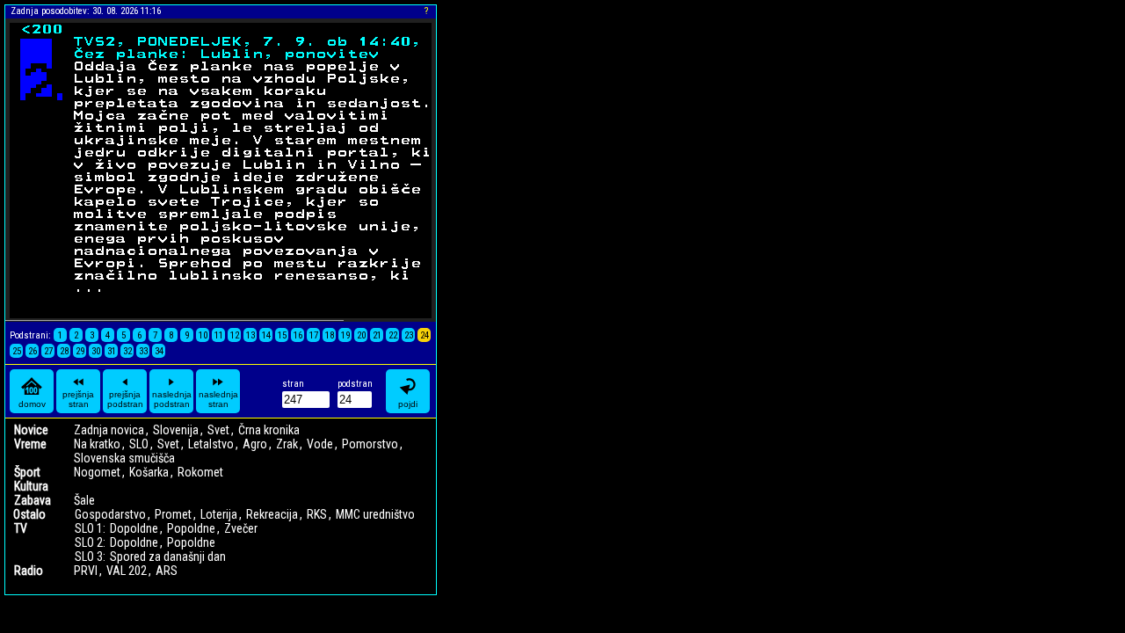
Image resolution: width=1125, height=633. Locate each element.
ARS (167, 571)
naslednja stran (218, 399)
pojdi (407, 404)
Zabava (32, 500)
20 (361, 335)
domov (32, 404)
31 (111, 351)
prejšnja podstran (125, 399)
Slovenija (176, 430)
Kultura (31, 486)
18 (329, 335)
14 (266, 335)
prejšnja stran (78, 399)
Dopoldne (134, 528)
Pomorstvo (370, 444)
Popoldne (191, 528)
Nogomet (97, 472)
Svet (218, 430)
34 (159, 351)
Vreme (30, 444)
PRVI (86, 571)
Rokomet (200, 472)
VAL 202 (126, 571)
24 (424, 335)
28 (64, 351)
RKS (317, 514)
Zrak (287, 444)
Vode (320, 444)
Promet (173, 514)
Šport (27, 472)
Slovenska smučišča (124, 458)
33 (143, 351)
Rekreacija (272, 514)
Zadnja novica (109, 430)
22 (392, 335)
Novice (31, 430)
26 (32, 351)
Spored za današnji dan (168, 556)
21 (377, 335)
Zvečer (241, 528)
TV (20, 528)
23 (408, 335)
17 (313, 335)
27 (48, 351)
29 (80, 351)
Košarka (149, 472)
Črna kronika (269, 430)
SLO (139, 444)
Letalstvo (211, 444)
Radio (28, 571)
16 (298, 335)
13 (250, 335)
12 (234, 335)
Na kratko (97, 444)
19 (345, 335)
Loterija (218, 514)
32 (127, 351)
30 (95, 351)
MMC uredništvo (375, 514)
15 (282, 335)
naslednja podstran (172, 399)
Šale (84, 500)
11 (218, 335)
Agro (255, 444)
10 (203, 335)
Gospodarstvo (110, 514)
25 (16, 351)
